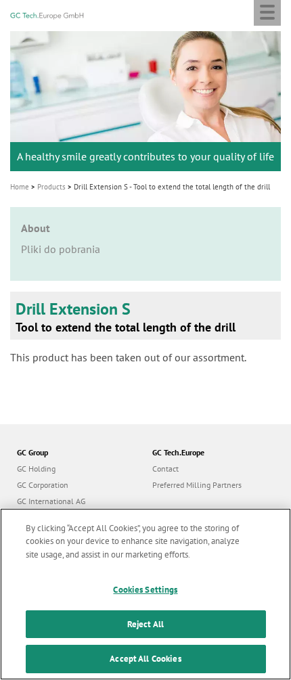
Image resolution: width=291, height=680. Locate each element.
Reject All (145, 624)
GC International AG (51, 501)
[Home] (47, 14)
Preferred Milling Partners (197, 485)
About (35, 228)
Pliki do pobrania (60, 249)
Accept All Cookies (145, 658)
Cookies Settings (145, 589)
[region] (145, 594)
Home (19, 186)
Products (51, 186)
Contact (165, 468)
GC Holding (36, 468)
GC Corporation (42, 485)
